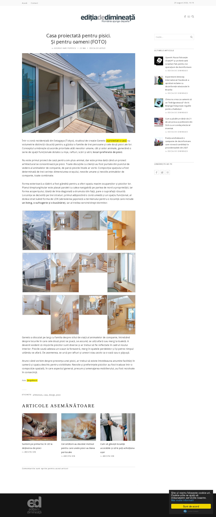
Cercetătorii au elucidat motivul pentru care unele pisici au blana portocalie (78, 448)
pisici (58, 395)
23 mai (83, 48)
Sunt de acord (191, 506)
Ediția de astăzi (98, 48)
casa (46, 395)
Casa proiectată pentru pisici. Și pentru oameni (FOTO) (78, 38)
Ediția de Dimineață (178, 71)
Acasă (24, 3)
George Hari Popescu (65, 48)
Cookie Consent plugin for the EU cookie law (191, 511)
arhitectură (37, 395)
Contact (34, 3)
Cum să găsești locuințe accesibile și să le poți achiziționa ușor (117, 448)
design (52, 395)
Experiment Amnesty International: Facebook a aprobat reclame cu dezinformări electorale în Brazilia (177, 83)
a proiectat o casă (116, 140)
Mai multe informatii (182, 500)
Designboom (32, 380)
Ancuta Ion (30, 452)
